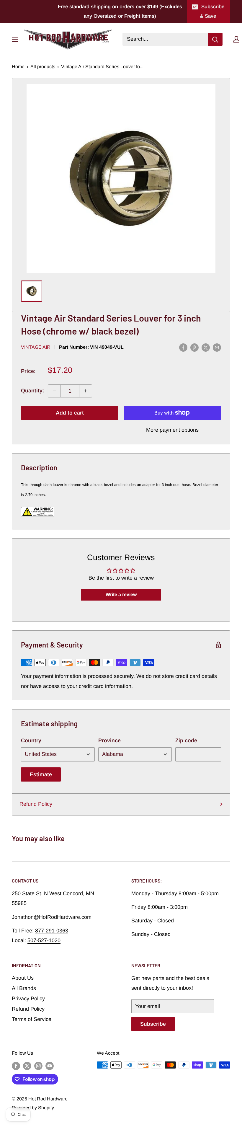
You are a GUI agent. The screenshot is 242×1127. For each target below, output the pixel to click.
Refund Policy (35, 804)
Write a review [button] (121, 594)
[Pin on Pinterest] (194, 347)
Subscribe (153, 1024)
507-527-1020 (43, 940)
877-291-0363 (51, 931)
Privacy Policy (28, 999)
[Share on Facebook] (183, 347)
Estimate (41, 774)
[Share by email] (217, 347)
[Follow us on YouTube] (49, 1065)
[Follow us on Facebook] (16, 1065)
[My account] (236, 39)
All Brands (24, 988)
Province (109, 740)
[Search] (215, 39)
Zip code (186, 740)
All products (42, 66)
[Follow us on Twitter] (27, 1065)
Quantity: (32, 391)
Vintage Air (35, 347)
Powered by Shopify (33, 1107)
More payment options (172, 430)
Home (18, 66)
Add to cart (70, 413)
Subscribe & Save (212, 11)
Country (31, 740)
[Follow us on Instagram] (38, 1065)
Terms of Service (31, 1019)
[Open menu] (15, 39)
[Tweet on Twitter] (206, 347)
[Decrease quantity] (54, 391)
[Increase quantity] (85, 391)
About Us (23, 978)
